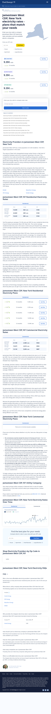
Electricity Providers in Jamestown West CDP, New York (15, 115)
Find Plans (20, 45)
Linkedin (48, 690)
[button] (47, 2)
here (19, 496)
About (7, 673)
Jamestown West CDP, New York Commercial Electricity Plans (16, 125)
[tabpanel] (25, 212)
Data (29, 673)
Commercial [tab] (25, 336)
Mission (3, 673)
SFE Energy (6, 193)
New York (7, 10)
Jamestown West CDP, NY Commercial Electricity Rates (15, 123)
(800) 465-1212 (36, 494)
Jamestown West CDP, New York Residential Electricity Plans (16, 120)
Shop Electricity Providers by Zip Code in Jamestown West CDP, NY (18, 132)
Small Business (18, 49)
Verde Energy (29, 193)
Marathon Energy (31, 190)
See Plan (44, 59)
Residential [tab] (25, 203)
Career (32, 673)
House (6, 49)
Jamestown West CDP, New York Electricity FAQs (13, 135)
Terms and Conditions (17, 673)
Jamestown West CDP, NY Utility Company (12, 128)
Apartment (7, 52)
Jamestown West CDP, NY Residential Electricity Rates (15, 118)
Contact (11, 673)
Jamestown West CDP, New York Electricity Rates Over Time (16, 130)
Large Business (18, 52)
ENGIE (4, 190)
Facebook (45, 690)
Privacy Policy (25, 673)
